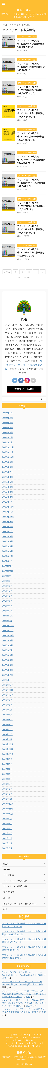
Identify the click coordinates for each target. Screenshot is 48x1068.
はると (29, 1005)
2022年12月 (8, 506)
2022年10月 (8, 516)
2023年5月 (7, 482)
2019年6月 (7, 714)
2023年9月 (7, 462)
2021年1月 (7, 620)
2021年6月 (7, 595)
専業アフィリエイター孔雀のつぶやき (23, 365)
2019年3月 (7, 729)
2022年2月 (7, 556)
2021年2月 (7, 615)
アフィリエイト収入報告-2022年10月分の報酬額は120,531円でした (31, 206)
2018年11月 (7, 749)
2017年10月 (7, 813)
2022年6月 (7, 536)
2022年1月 (7, 561)
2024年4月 (7, 427)
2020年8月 (7, 645)
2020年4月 (7, 665)
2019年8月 (7, 704)
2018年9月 (7, 759)
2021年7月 (7, 591)
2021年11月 (7, 571)
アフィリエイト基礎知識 (31, 1037)
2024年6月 (7, 417)
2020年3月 (7, 670)
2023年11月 (7, 452)
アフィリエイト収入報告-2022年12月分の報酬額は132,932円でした (31, 159)
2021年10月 (7, 576)
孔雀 (4, 978)
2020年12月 (8, 625)
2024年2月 (7, 437)
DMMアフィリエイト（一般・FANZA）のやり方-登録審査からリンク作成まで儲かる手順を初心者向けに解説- (24, 993)
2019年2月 (7, 734)
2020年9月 (7, 640)
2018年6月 (7, 774)
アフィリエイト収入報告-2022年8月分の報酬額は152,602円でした (31, 252)
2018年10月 (7, 754)
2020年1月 (7, 680)
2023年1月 (7, 501)
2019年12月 (7, 685)
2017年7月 (7, 828)
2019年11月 (7, 690)
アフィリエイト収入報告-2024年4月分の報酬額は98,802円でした (24, 941)
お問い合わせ (35, 1046)
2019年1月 (7, 739)
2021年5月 (7, 600)
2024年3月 (7, 432)
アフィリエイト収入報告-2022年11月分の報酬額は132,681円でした (31, 182)
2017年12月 (7, 803)
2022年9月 (7, 521)
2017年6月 (7, 833)
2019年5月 (7, 719)
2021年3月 (7, 610)
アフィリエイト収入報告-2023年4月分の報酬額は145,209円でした (31, 66)
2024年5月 (7, 422)
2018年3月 (7, 789)
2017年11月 (7, 808)
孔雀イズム (24, 10)
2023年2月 (7, 496)
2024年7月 (7, 412)
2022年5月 (7, 541)
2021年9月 (7, 581)
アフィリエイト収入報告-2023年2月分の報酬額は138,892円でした (31, 113)
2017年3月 (7, 848)
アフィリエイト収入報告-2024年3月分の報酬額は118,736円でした (24, 948)
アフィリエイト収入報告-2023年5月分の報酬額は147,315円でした (31, 43)
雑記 (15, 1035)
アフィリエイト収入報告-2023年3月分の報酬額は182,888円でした (31, 90)
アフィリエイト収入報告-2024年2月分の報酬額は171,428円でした (24, 956)
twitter (19, 1040)
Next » (27, 277)
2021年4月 (7, 605)
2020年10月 (8, 635)
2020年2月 (7, 675)
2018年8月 (7, 764)
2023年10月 (8, 457)
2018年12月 (7, 744)
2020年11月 (7, 630)
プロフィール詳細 (24, 389)
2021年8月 (7, 586)
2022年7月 (7, 531)
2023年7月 (7, 472)
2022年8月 (7, 526)
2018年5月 (7, 779)
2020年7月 (7, 650)
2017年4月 (7, 843)
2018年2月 (7, 794)
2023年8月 (7, 467)
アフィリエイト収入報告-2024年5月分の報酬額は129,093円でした (24, 933)
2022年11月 (7, 511)
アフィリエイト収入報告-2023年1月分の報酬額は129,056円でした (30, 136)
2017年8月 (7, 823)
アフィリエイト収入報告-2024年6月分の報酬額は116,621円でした (24, 925)
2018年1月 (7, 798)
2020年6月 (7, 655)
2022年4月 (7, 546)
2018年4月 (7, 784)
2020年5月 (7, 660)
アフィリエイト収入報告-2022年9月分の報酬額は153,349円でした (31, 229)
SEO (17, 1037)
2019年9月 (7, 699)
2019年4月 (7, 724)
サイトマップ (36, 1043)
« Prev (7, 272)
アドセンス (10, 1040)
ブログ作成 (24, 1035)
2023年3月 (7, 492)
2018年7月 (7, 769)
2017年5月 (7, 838)
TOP (8, 1035)
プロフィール (23, 1043)
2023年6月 (7, 477)
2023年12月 (8, 447)
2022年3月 (7, 551)
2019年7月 (7, 709)
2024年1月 (7, 442)
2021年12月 (7, 566)
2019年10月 (7, 694)
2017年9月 (7, 818)
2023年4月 (7, 487)
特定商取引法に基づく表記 (17, 1046)
